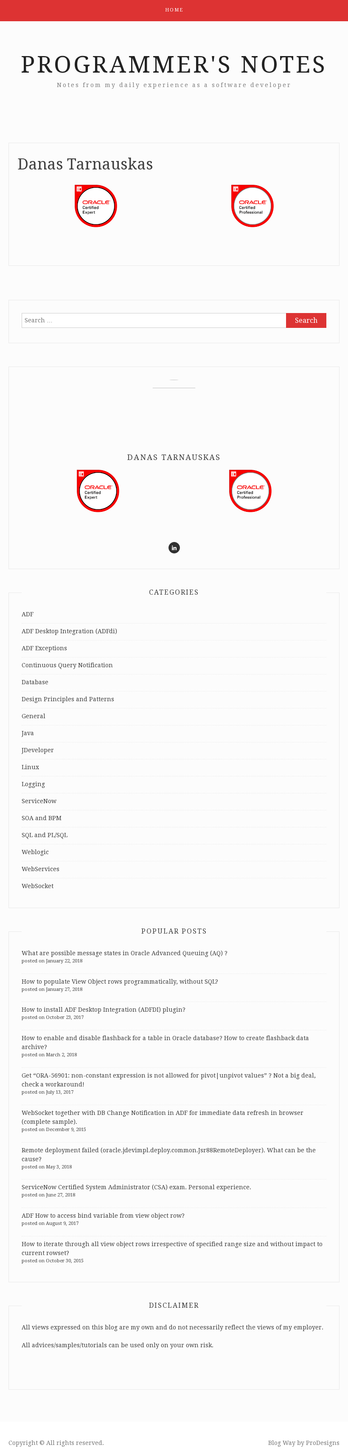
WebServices (40, 869)
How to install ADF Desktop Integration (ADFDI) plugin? (103, 1009)
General (33, 716)
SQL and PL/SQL (44, 835)
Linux (30, 767)
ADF (28, 614)
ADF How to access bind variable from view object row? (103, 1215)
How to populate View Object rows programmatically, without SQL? (120, 981)
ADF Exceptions (44, 648)
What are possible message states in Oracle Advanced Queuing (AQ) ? (124, 953)
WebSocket (37, 886)
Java (28, 733)
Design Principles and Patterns (68, 699)
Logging (33, 784)
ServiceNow (39, 801)
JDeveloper (38, 750)
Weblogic (35, 852)
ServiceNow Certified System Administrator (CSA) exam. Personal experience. (136, 1187)
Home (174, 10)
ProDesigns (323, 1442)
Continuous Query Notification (67, 665)
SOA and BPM (42, 818)
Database (35, 682)
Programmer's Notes (174, 64)
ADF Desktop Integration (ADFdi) (69, 631)
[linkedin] (174, 547)
